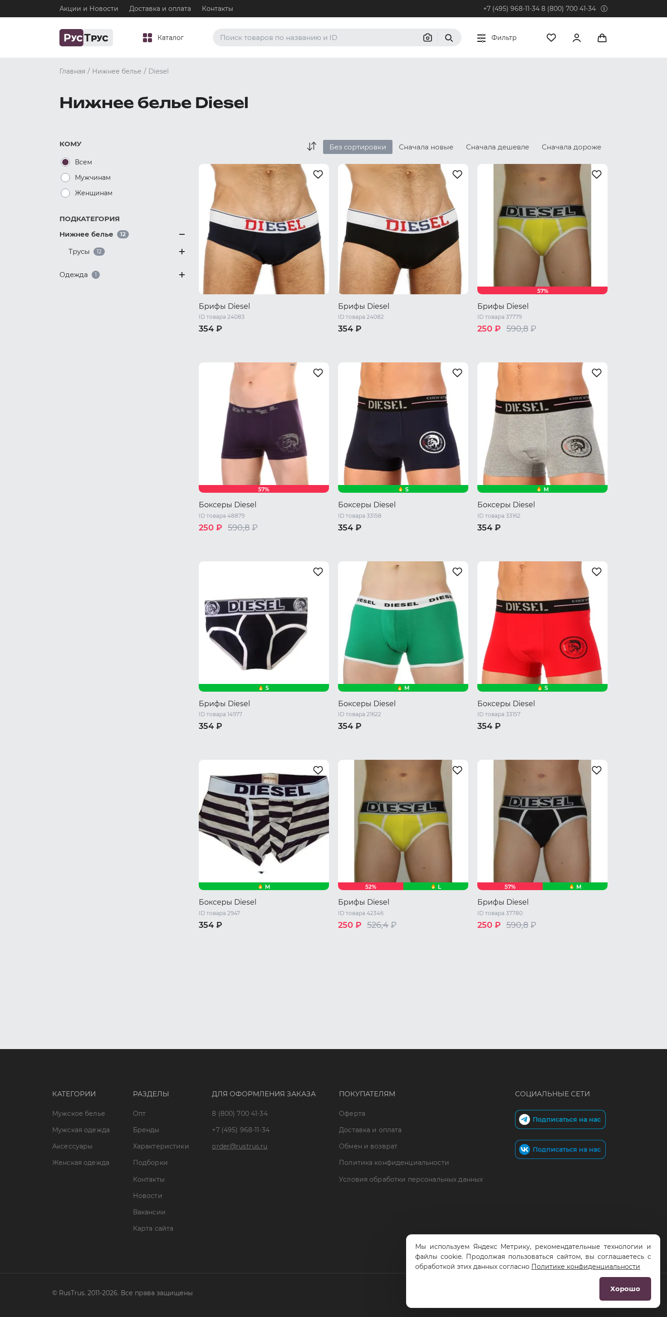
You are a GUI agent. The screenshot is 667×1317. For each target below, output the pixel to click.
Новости (147, 1196)
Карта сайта (153, 1228)
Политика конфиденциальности (394, 1163)
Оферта (352, 1113)
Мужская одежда (81, 1130)
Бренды (146, 1130)
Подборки (150, 1163)
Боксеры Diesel (227, 504)
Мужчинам (93, 177)
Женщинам (94, 193)
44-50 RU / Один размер (239, 543)
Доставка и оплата (160, 9)
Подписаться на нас (567, 1119)
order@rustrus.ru (239, 1146)
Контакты (217, 9)
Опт (139, 1113)
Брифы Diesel (224, 306)
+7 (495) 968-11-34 (511, 9)
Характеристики (161, 1146)
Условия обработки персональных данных (411, 1179)
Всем (83, 162)
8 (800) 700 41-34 (568, 9)
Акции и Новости (88, 9)
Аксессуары (72, 1146)
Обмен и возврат (368, 1146)
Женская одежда (80, 1163)
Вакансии (149, 1212)
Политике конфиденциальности (585, 1267)
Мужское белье (78, 1113)
